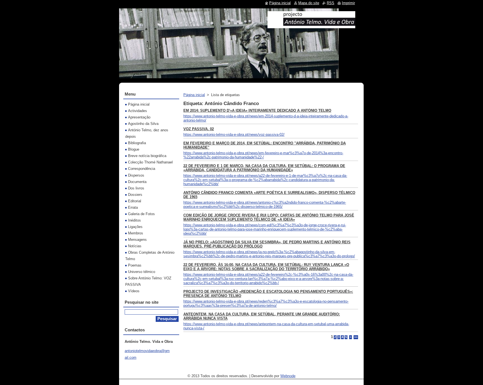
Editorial (134, 201)
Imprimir (348, 3)
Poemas (134, 265)
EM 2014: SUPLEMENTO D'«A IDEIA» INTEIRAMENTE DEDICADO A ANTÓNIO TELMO (257, 110)
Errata (133, 207)
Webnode (287, 376)
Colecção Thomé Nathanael (150, 162)
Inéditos (134, 220)
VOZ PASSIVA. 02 (198, 129)
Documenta (137, 182)
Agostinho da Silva (143, 124)
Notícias (134, 246)
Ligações (135, 227)
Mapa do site (308, 3)
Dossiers (135, 195)
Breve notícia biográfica (147, 156)
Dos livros (136, 188)
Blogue (133, 149)
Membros (135, 233)
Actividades (137, 111)
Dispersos (136, 175)
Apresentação (139, 117)
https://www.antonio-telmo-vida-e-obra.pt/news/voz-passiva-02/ (234, 134)
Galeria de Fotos (141, 214)
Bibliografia (137, 143)
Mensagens (137, 239)
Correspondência (141, 169)
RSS (330, 3)
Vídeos (133, 291)
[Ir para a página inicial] (311, 26)
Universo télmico (141, 272)
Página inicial (194, 95)
